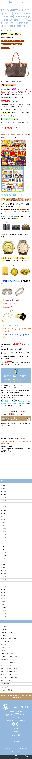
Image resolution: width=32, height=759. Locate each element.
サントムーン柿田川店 (6, 665)
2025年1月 (3, 543)
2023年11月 (4, 586)
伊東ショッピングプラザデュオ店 (9, 668)
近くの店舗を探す (16, 758)
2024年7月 (3, 561)
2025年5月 (3, 531)
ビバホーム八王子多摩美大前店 (9, 656)
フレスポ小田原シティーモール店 (9, 674)
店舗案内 (16, 731)
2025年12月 (4, 510)
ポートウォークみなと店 (7, 653)
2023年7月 (3, 598)
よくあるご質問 (16, 735)
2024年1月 (3, 580)
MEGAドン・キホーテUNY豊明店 (9, 677)
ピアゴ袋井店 (4, 650)
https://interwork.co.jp (16, 717)
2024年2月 (3, 577)
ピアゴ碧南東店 (5, 684)
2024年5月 (3, 567)
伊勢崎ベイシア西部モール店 (8, 638)
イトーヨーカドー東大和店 (8, 662)
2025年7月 (3, 525)
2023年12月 (4, 583)
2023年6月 (3, 601)
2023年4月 (3, 607)
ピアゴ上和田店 (5, 641)
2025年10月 (4, 516)
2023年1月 (3, 616)
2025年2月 (3, 540)
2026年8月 (3, 485)
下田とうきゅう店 (5, 681)
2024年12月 (4, 546)
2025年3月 (3, 537)
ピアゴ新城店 (4, 626)
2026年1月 (3, 507)
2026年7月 (3, 488)
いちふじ (3, 635)
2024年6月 (3, 564)
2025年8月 (3, 522)
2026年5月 (3, 495)
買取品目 (16, 728)
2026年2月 (3, 504)
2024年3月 (3, 574)
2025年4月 (3, 534)
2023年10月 (4, 589)
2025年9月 (3, 519)
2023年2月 (3, 613)
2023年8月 (3, 595)
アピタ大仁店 (4, 687)
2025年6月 (3, 528)
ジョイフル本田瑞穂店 (6, 690)
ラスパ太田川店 (5, 644)
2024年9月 (3, 555)
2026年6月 (3, 492)
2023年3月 (3, 610)
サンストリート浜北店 (6, 647)
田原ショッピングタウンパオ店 (9, 671)
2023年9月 (3, 592)
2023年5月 (3, 604)
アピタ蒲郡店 (4, 629)
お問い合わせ (16, 741)
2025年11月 (4, 513)
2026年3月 (3, 501)
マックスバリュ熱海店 (6, 632)
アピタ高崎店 (4, 659)
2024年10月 (4, 552)
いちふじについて (16, 738)
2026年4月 (3, 498)
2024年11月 (4, 549)
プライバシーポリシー (17, 751)
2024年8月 (3, 558)
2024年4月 (3, 571)
